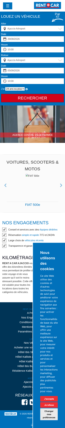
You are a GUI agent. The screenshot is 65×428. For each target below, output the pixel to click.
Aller (3, 23)
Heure (4, 44)
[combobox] (32, 28)
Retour (4, 55)
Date (3, 34)
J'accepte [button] (49, 399)
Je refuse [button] (49, 405)
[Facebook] (25, 402)
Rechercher (32, 98)
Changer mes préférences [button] (49, 414)
